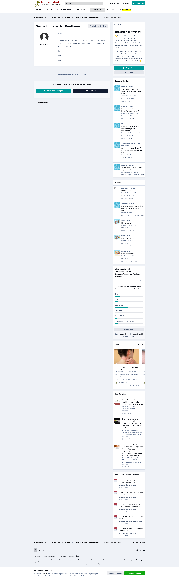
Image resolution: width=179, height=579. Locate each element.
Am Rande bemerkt (128, 188)
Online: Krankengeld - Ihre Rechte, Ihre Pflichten (131, 529)
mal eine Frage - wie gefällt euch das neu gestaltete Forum (132, 208)
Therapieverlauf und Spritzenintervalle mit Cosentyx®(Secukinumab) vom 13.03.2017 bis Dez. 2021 (132, 423)
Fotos (119, 25)
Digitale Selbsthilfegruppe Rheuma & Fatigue (131, 493)
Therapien (124, 124)
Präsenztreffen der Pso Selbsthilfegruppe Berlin (127, 481)
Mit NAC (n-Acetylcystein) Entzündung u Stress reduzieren (130, 128)
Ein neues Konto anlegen (53, 91)
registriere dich (137, 334)
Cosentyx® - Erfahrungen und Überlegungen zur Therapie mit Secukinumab (132, 432)
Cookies (71, 556)
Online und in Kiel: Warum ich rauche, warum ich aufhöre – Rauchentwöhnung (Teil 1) (129, 506)
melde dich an (123, 334)
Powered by (89, 564)
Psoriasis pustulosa (127, 165)
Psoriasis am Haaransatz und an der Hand (126, 368)
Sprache (37, 556)
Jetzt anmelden (90, 91)
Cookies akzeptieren (135, 573)
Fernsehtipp (126, 191)
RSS (79, 556)
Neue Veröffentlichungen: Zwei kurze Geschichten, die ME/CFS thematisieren (132, 402)
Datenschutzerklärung (51, 556)
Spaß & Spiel (125, 220)
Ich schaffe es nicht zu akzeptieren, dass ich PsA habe (131, 91)
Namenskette (126, 223)
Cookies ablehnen (115, 573)
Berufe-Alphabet (127, 238)
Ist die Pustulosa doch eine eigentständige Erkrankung (131, 169)
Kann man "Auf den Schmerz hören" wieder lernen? (132, 110)
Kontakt (63, 556)
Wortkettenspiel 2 (128, 254)
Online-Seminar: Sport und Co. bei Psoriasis (131, 517)
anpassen (53, 576)
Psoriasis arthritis (127, 86)
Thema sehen (129, 329)
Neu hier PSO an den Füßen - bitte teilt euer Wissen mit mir (132, 150)
